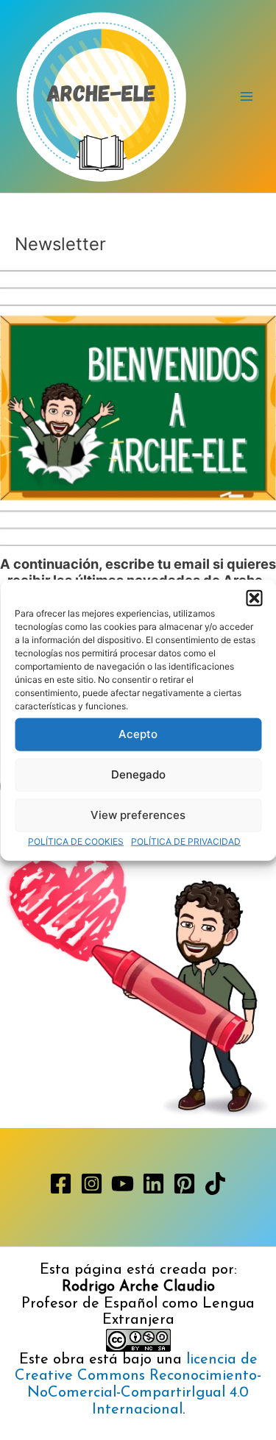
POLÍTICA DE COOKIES (76, 840)
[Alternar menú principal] (247, 97)
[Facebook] (61, 1183)
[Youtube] (122, 1183)
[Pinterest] (184, 1183)
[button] (254, 597)
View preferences (138, 815)
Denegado (138, 774)
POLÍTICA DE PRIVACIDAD (186, 840)
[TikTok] (215, 1183)
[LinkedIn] (153, 1183)
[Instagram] (92, 1183)
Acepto (138, 734)
